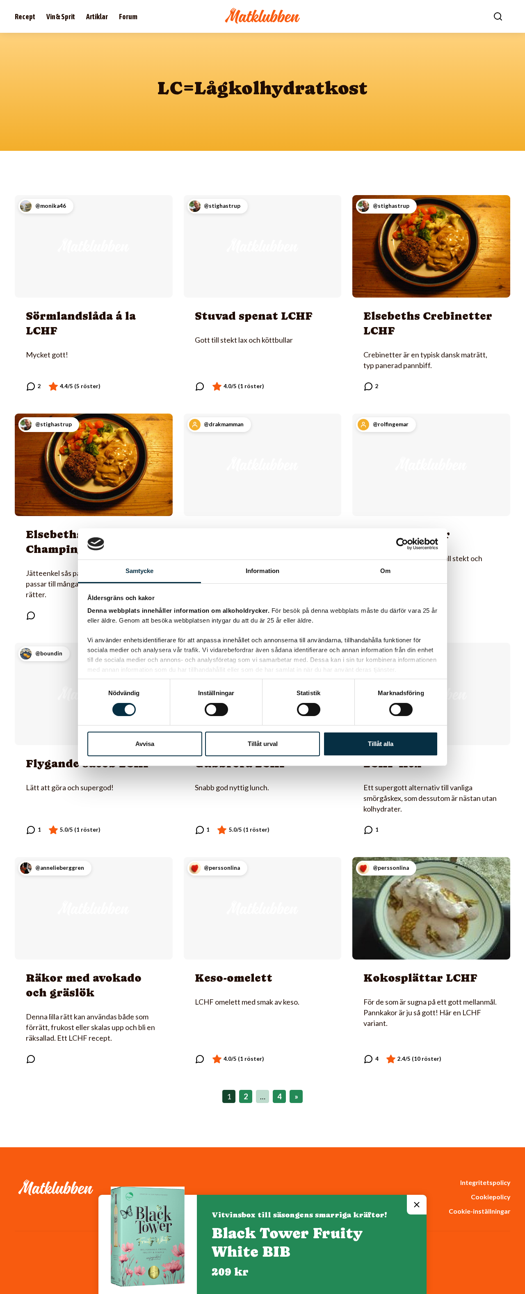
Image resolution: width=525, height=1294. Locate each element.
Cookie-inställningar (479, 1211)
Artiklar (97, 16)
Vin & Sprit (60, 16)
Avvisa (144, 743)
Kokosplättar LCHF (420, 977)
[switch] (216, 709)
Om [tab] (385, 570)
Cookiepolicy (490, 1197)
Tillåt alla (380, 743)
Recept (25, 16)
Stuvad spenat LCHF (254, 315)
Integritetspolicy (485, 1182)
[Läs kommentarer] (33, 386)
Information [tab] (262, 570)
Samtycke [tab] (140, 570)
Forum (128, 16)
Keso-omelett (233, 977)
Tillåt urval (263, 743)
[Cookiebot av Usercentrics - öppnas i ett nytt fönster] (402, 544)
